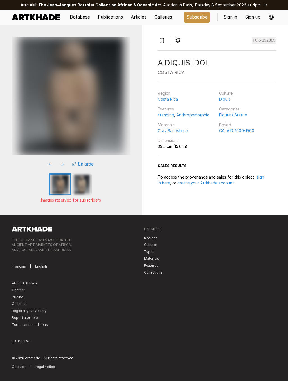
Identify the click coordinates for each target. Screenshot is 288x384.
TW (27, 341)
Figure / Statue (233, 114)
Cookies (19, 367)
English (41, 266)
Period (225, 124)
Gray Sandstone (173, 130)
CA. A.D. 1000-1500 (236, 130)
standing (166, 114)
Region (164, 93)
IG (20, 341)
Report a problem (26, 317)
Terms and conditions (30, 324)
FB (14, 341)
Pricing (17, 297)
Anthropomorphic (192, 114)
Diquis (224, 99)
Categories (229, 109)
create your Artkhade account (205, 182)
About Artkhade (24, 283)
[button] (271, 17)
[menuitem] (38, 17)
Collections (153, 272)
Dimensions (168, 140)
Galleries (19, 304)
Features (166, 109)
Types (149, 252)
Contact (18, 290)
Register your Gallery (29, 311)
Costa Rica (168, 99)
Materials (166, 124)
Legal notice (45, 367)
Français (19, 266)
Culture (226, 93)
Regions (151, 238)
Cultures (151, 245)
